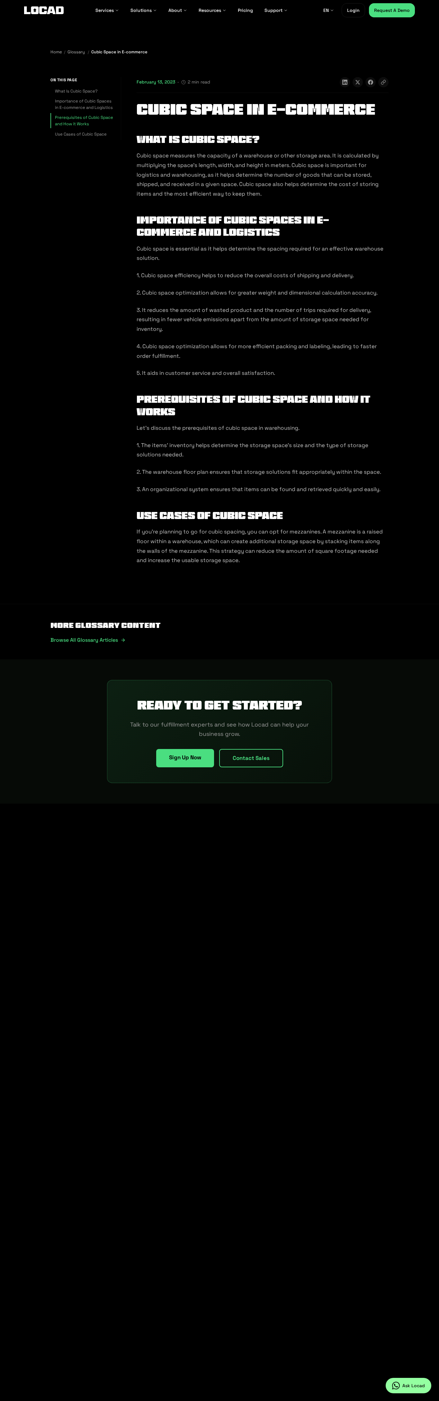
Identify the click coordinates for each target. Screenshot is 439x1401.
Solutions (141, 10)
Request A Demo (392, 10)
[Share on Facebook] (370, 82)
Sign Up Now (185, 757)
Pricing (245, 10)
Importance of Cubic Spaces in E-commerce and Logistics (84, 104)
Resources (210, 10)
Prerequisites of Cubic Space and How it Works (84, 121)
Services (104, 10)
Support (273, 10)
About (175, 10)
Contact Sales (251, 758)
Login (353, 10)
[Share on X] (358, 82)
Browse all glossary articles (84, 640)
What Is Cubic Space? (76, 91)
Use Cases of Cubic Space (81, 134)
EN (326, 10)
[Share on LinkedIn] (345, 82)
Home (56, 52)
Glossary (76, 52)
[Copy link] (383, 82)
